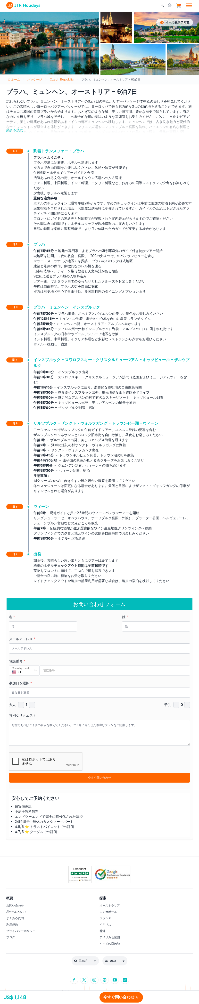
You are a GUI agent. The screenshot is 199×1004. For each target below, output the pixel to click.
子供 (168, 704)
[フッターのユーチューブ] (115, 980)
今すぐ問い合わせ (99, 778)
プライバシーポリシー (20, 931)
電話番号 (17, 661)
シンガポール (108, 912)
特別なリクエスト (22, 715)
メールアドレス (22, 639)
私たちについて (16, 912)
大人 (13, 704)
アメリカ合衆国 (110, 937)
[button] (163, 5)
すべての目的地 (110, 943)
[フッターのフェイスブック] (74, 980)
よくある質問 (15, 918)
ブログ (10, 937)
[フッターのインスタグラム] (94, 980)
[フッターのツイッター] (84, 980)
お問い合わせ (15, 905)
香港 (102, 931)
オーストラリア (110, 905)
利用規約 (12, 925)
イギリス (105, 925)
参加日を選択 (20, 683)
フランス (105, 918)
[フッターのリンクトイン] (125, 980)
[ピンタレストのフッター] (104, 980)
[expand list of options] (35, 670)
